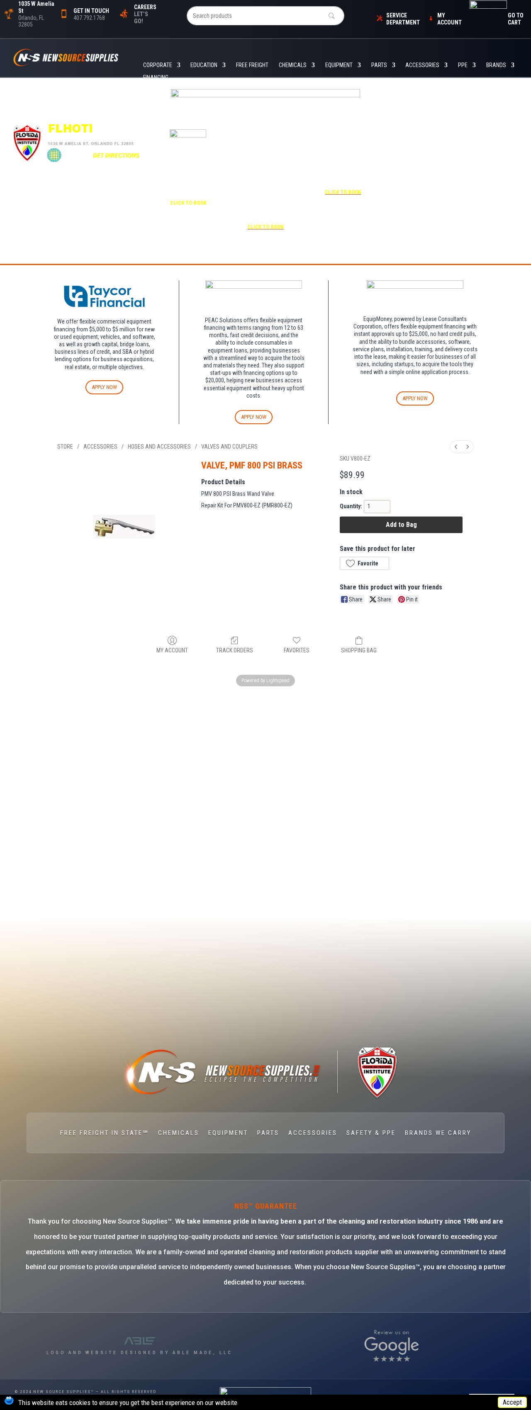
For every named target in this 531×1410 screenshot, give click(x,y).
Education (203, 65)
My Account (172, 650)
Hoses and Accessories (159, 446)
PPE (463, 65)
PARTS (379, 65)
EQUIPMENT (339, 65)
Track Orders (234, 650)
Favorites (296, 650)
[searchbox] (265, 15)
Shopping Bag (359, 650)
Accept (512, 1402)
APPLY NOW (104, 387)
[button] (364, 563)
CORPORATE (157, 65)
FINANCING (155, 78)
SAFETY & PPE (371, 1133)
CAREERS (145, 7)
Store (65, 446)
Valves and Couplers (229, 446)
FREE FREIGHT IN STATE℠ (104, 1133)
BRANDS (496, 65)
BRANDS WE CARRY (438, 1133)
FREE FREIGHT (252, 65)
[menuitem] (456, 447)
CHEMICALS (293, 65)
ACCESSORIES (422, 65)
